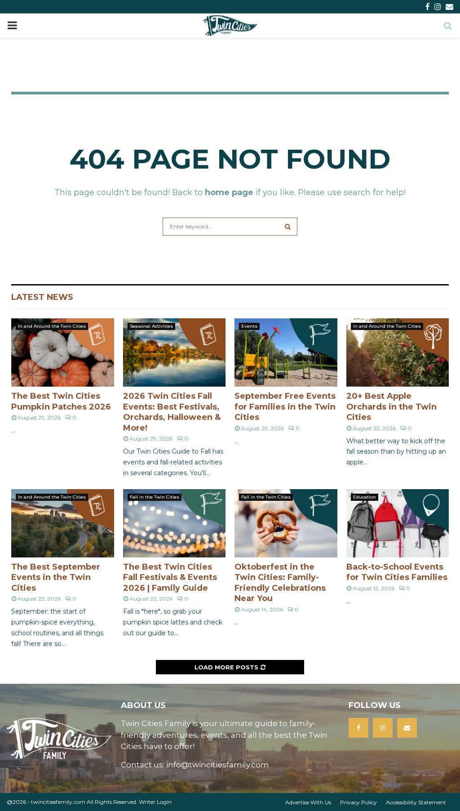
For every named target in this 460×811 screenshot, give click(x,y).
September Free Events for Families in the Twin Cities (285, 406)
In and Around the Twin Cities (52, 326)
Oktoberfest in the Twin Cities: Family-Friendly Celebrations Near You (280, 582)
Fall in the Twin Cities (154, 497)
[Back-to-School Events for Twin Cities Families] (397, 523)
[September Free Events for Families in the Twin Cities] (285, 352)
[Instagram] (383, 728)
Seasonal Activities (151, 326)
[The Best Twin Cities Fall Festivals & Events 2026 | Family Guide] (174, 523)
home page (229, 192)
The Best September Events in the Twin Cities (55, 577)
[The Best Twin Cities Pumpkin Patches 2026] (62, 352)
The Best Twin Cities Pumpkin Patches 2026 (61, 401)
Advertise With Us (308, 802)
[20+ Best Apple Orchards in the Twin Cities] (397, 352)
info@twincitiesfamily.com (217, 764)
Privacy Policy (358, 802)
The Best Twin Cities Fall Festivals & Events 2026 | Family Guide (170, 577)
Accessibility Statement (416, 802)
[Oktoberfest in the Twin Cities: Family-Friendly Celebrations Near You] (285, 523)
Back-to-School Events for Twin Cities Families (396, 572)
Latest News (42, 297)
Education (364, 497)
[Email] (407, 728)
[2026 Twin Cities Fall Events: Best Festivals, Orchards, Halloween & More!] (174, 352)
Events (249, 326)
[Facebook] (358, 728)
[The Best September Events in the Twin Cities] (62, 523)
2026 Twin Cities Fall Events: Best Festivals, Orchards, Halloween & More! (172, 411)
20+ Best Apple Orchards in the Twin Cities (391, 406)
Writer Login (155, 801)
